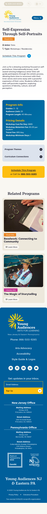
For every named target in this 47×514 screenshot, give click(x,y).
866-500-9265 (28, 339)
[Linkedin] (30, 368)
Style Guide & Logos (23, 359)
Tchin (13, 45)
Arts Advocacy (23, 348)
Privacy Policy (13, 495)
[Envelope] (36, 368)
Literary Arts (11, 290)
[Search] (29, 4)
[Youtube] (23, 368)
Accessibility (23, 353)
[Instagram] (17, 368)
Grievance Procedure (30, 495)
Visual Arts (8, 39)
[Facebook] (10, 368)
